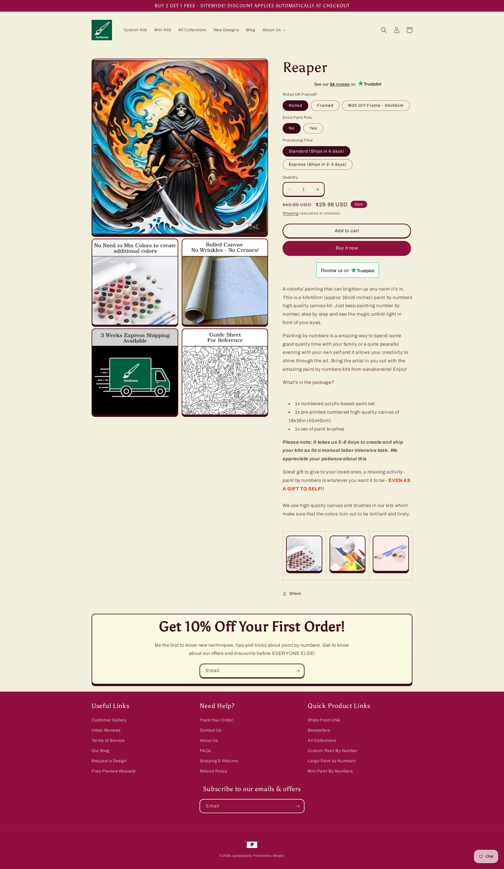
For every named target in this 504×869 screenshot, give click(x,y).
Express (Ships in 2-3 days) (317, 164)
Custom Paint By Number (333, 751)
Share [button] (295, 593)
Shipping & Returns (219, 761)
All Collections (322, 740)
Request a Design (109, 761)
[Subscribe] (297, 671)
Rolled (295, 105)
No (292, 128)
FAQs (205, 751)
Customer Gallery (109, 720)
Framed (325, 105)
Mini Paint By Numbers (330, 771)
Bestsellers (319, 730)
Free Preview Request (114, 771)
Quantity (290, 177)
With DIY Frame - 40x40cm (376, 105)
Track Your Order (216, 720)
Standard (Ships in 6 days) (316, 151)
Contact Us (211, 730)
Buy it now (347, 248)
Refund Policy (213, 771)
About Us (209, 740)
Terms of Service (108, 740)
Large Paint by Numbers (332, 761)
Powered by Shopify (269, 855)
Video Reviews (106, 730)
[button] (274, 30)
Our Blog (100, 751)
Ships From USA (324, 720)
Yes (313, 128)
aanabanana (242, 855)
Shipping (291, 213)
